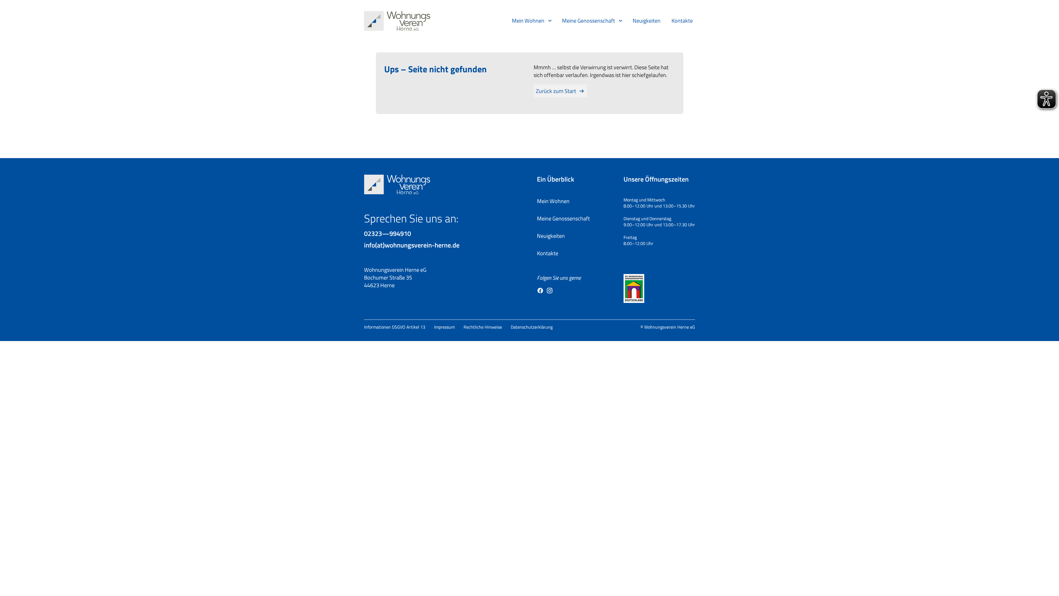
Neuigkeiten (646, 20)
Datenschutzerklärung (532, 327)
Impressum (444, 327)
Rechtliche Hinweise (483, 327)
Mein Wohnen (528, 20)
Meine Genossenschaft (588, 20)
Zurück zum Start (556, 91)
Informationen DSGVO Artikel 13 (394, 327)
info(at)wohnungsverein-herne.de (411, 245)
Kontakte (682, 20)
